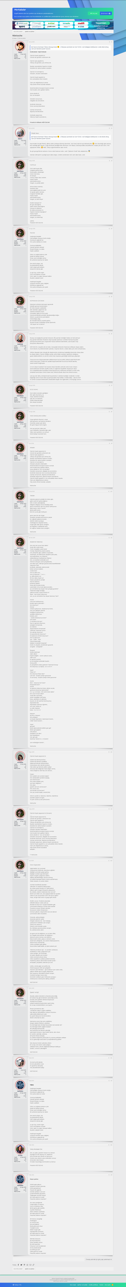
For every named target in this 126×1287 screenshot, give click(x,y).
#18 (111, 1145)
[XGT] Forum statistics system (63, 1281)
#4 (111, 228)
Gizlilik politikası (93, 1285)
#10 (111, 491)
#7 (111, 385)
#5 (111, 296)
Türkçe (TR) (17, 1285)
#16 (111, 1058)
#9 (111, 443)
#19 (111, 1175)
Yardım (101, 1285)
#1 (111, 42)
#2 (111, 128)
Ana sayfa (107, 1285)
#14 (111, 860)
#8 (111, 411)
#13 (111, 809)
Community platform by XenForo (63, 1279)
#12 (111, 752)
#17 (111, 1080)
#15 (111, 988)
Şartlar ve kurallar (82, 1285)
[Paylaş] (109, 42)
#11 (111, 537)
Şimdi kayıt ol (105, 13)
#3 (111, 160)
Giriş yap (94, 13)
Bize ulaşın (73, 1285)
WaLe (15, 38)
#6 (111, 333)
